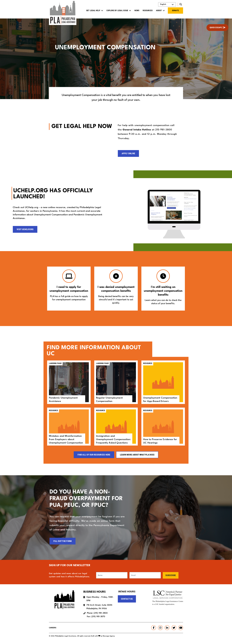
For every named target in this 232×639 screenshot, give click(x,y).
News (136, 10)
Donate (175, 10)
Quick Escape (216, 27)
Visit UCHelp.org (25, 229)
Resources (148, 10)
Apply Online (128, 153)
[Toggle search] (180, 4)
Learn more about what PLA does (137, 454)
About (159, 10)
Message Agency (109, 636)
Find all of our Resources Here (94, 454)
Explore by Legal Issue (117, 10)
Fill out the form (62, 541)
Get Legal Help (93, 10)
